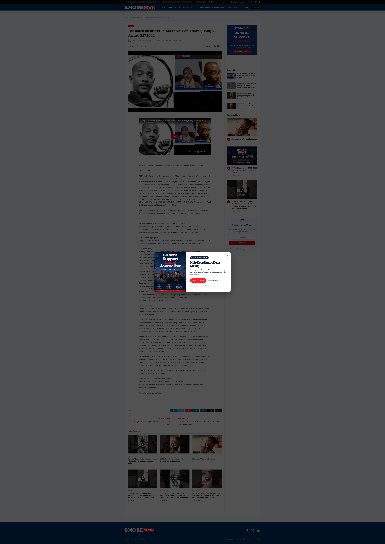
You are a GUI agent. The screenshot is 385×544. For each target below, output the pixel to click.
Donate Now (198, 280)
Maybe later (213, 280)
